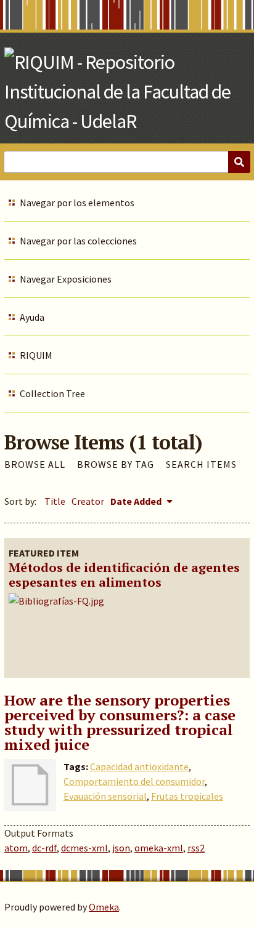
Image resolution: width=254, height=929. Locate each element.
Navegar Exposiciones (66, 279)
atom (16, 848)
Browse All (34, 464)
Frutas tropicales (187, 796)
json (121, 848)
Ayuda (32, 317)
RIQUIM (36, 355)
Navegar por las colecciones (78, 241)
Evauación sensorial (105, 796)
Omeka (104, 907)
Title (54, 501)
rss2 (196, 848)
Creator (88, 501)
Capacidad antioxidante (139, 766)
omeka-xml (158, 848)
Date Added (136, 501)
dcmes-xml (84, 848)
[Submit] (239, 162)
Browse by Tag (115, 464)
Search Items (201, 464)
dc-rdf (44, 848)
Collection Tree (52, 393)
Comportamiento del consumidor (134, 781)
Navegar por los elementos (77, 202)
